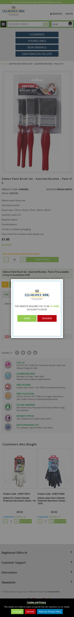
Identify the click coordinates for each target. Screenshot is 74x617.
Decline (30, 611)
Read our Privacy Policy (50, 611)
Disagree (47, 318)
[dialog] (37, 308)
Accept (18, 611)
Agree (27, 318)
